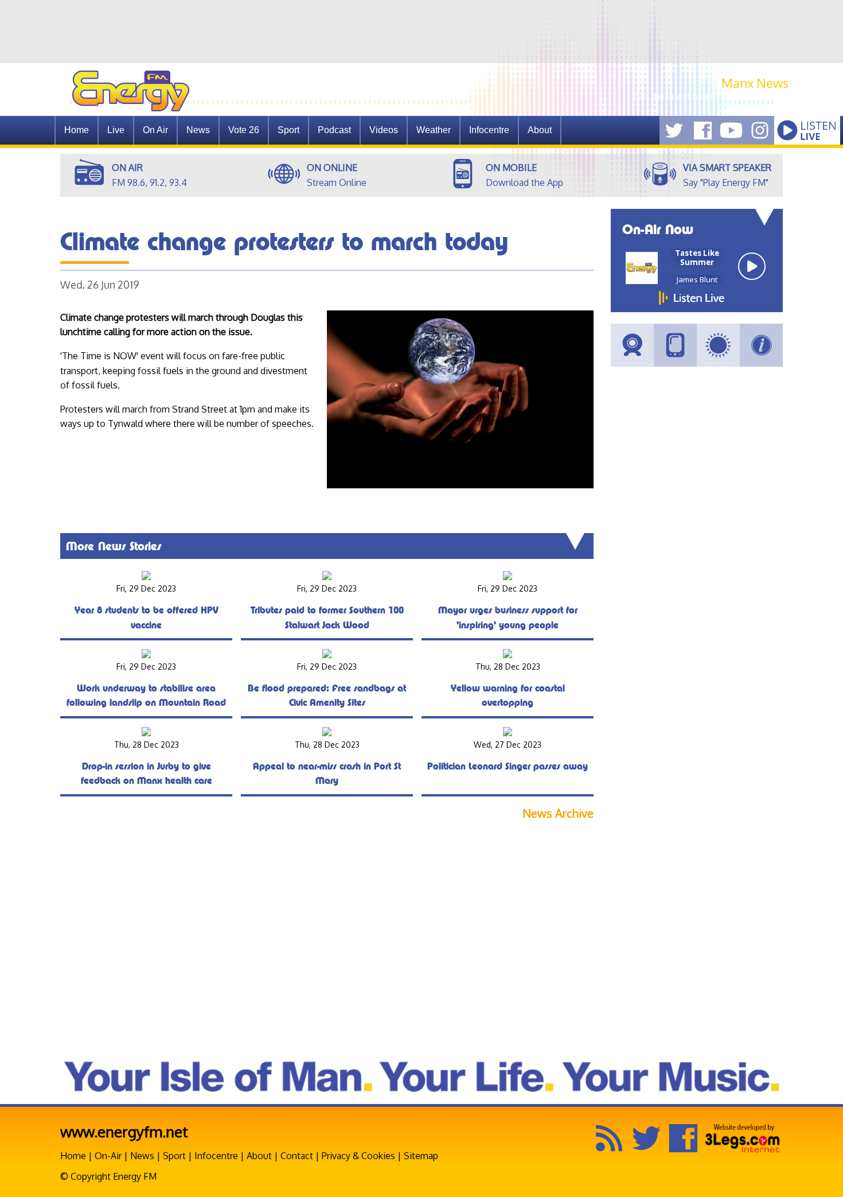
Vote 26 (243, 130)
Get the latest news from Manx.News (711, 96)
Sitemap (421, 1155)
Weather (433, 130)
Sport (288, 130)
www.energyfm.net (124, 1131)
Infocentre (216, 1155)
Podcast (334, 130)
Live (115, 130)
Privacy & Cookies (358, 1155)
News (198, 130)
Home (76, 130)
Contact (296, 1155)
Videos (383, 130)
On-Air (108, 1155)
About (259, 1155)
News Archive (558, 813)
